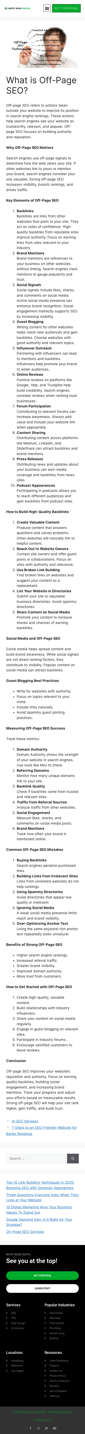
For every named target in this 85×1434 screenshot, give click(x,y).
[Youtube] (54, 1428)
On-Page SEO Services (25, 1232)
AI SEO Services (25, 1121)
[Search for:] (36, 1159)
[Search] (73, 1159)
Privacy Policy (42, 1420)
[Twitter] (46, 1428)
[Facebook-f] (30, 1428)
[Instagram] (38, 1428)
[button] (47, 8)
